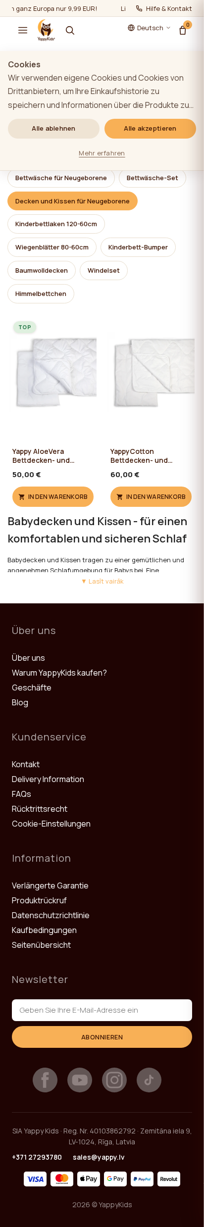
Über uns (28, 657)
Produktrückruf (39, 900)
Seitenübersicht (41, 944)
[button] (23, 30)
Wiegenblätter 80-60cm (52, 247)
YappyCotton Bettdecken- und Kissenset (139, 456)
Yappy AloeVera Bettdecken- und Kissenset (41, 456)
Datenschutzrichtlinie (51, 915)
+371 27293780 (37, 1157)
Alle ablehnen (53, 128)
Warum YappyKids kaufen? (59, 672)
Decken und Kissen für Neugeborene (72, 200)
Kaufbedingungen (44, 930)
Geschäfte (31, 687)
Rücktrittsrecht (39, 808)
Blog (20, 702)
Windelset (104, 270)
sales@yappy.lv (99, 1157)
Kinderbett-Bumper (138, 247)
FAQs (21, 793)
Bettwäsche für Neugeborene (61, 177)
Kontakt (26, 764)
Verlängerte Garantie (50, 885)
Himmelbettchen (40, 293)
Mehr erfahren (102, 152)
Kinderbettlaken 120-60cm (56, 223)
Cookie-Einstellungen (51, 823)
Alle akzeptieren (150, 128)
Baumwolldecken (41, 270)
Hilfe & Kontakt (169, 8)
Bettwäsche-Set (152, 177)
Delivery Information (48, 779)
